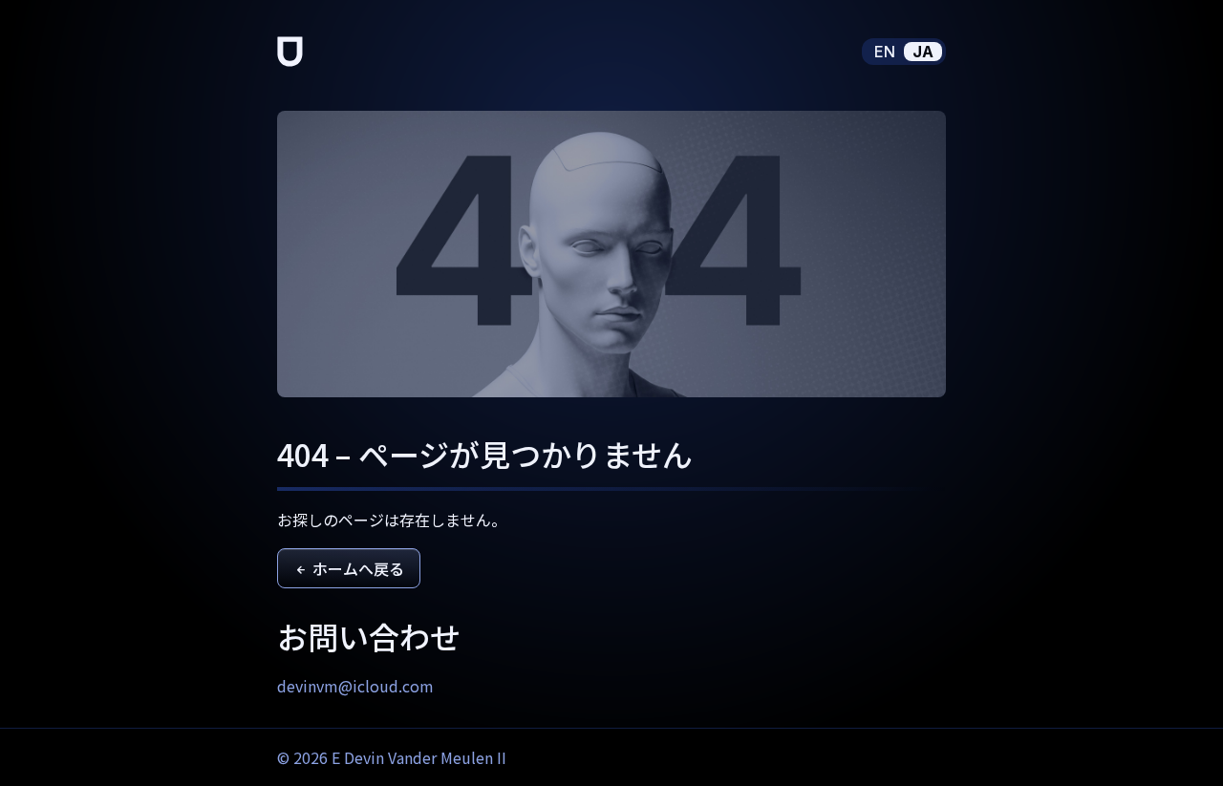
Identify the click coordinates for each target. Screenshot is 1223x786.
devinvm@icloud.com (355, 685)
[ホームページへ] (290, 51)
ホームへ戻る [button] (356, 568)
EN (884, 51)
